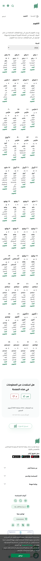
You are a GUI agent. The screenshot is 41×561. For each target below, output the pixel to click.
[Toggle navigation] (3, 5)
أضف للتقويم (32, 68)
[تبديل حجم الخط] (20, 500)
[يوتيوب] (28, 525)
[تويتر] (23, 525)
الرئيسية (33, 16)
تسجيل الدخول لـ (23, 426)
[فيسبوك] (18, 525)
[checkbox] (26, 396)
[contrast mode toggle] (25, 500)
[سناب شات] (13, 525)
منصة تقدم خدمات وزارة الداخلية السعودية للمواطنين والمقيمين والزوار (22, 447)
